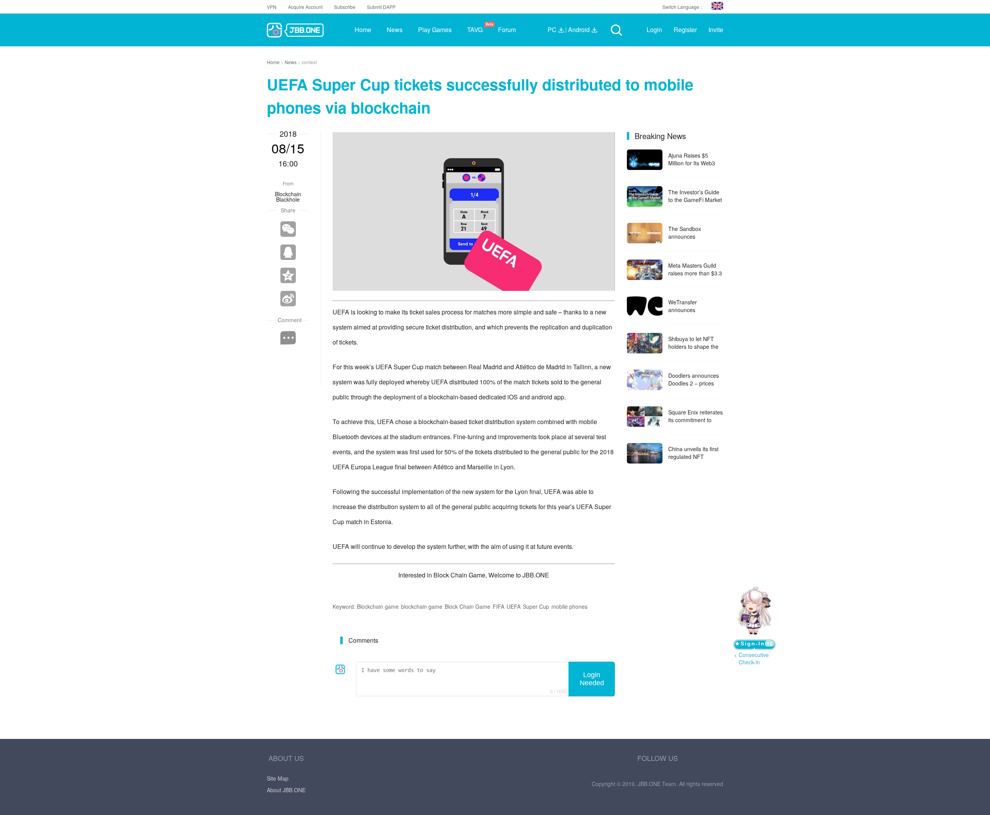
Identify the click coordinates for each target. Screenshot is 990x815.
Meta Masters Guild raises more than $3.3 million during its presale (695, 269)
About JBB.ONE (286, 790)
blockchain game (421, 606)
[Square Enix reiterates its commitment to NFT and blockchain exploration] (644, 416)
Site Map (277, 778)
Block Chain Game (467, 606)
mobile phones (569, 606)
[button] (717, 6)
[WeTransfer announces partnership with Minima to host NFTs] (644, 306)
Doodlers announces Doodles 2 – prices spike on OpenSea (693, 379)
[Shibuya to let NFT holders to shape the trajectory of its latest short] (644, 343)
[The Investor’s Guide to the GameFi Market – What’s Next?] (644, 196)
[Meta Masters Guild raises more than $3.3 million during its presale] (644, 270)
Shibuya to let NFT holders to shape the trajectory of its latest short (693, 342)
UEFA (514, 606)
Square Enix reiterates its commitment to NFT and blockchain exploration (695, 416)
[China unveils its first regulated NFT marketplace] (644, 453)
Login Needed (592, 679)
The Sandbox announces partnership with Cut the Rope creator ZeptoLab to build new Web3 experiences (695, 232)
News (291, 62)
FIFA (498, 606)
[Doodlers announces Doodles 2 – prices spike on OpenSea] (644, 380)
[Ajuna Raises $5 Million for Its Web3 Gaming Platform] (644, 159)
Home (274, 62)
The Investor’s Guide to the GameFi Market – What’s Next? (695, 196)
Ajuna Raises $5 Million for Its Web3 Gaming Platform (691, 159)
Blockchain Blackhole (288, 196)
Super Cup (536, 606)
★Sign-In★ (754, 644)
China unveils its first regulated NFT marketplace (693, 452)
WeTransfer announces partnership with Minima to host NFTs (693, 306)
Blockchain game (378, 606)
